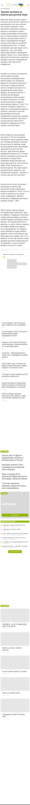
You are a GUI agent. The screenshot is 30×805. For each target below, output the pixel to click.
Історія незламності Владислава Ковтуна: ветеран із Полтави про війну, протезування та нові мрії (14, 385)
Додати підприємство (15, 551)
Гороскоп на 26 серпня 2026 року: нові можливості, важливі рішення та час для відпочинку (14, 344)
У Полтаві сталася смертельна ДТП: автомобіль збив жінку (15, 375)
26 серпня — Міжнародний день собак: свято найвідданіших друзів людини (15, 355)
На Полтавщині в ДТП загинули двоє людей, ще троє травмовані (14, 324)
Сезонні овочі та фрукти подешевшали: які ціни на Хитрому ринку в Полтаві (12, 457)
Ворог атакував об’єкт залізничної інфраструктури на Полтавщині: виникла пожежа (14, 476)
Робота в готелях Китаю (11, 693)
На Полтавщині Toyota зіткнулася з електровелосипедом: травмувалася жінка (15, 334)
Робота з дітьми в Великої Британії (12, 649)
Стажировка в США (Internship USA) (13, 715)
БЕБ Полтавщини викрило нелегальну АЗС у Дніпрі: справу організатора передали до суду (14, 396)
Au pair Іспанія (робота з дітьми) (14, 671)
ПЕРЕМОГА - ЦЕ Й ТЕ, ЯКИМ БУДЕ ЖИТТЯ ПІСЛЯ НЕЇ (14, 625)
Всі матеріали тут (15, 515)
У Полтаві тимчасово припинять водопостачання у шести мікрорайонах (14, 485)
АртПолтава (9, 504)
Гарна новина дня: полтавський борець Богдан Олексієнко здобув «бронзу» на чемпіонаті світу (14, 366)
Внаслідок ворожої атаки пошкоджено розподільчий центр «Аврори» (13, 467)
